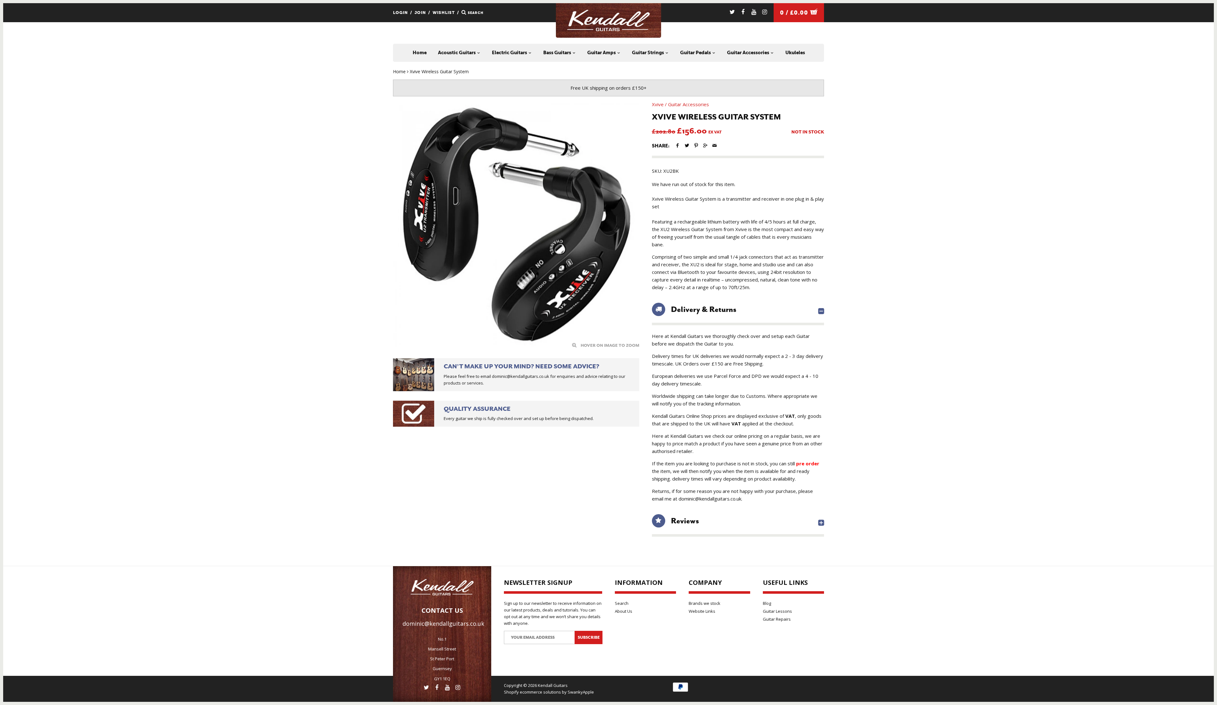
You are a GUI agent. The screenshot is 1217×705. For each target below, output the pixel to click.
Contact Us (442, 610)
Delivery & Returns (703, 309)
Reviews (685, 521)
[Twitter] (732, 12)
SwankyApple (581, 692)
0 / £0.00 (795, 12)
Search (621, 603)
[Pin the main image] (696, 145)
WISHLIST (444, 12)
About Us (623, 611)
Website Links (702, 611)
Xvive (658, 104)
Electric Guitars (510, 52)
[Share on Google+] (705, 145)
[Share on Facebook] (677, 145)
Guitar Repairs (777, 619)
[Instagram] (765, 12)
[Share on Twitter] (687, 145)
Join (420, 12)
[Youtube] (754, 12)
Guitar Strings (648, 52)
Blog (767, 603)
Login (400, 12)
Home (420, 52)
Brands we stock (704, 603)
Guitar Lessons (777, 611)
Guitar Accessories (748, 52)
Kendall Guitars (553, 685)
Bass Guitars (557, 52)
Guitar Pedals (696, 52)
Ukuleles (795, 52)
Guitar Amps (602, 52)
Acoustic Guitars (457, 52)
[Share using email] (715, 145)
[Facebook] (743, 12)
